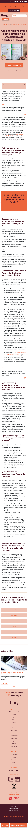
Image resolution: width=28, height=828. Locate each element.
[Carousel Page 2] (13, 686)
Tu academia (14, 754)
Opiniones (14, 762)
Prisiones (14, 743)
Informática (14, 746)
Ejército (14, 719)
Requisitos (14, 615)
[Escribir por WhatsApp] (7, 825)
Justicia (14, 727)
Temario (14, 610)
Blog (10, 1)
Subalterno (14, 738)
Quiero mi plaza (14, 10)
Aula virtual (23, 1)
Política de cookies (13, 808)
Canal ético (14, 759)
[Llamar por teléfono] (3, 825)
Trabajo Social (14, 740)
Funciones (14, 632)
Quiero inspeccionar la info (14, 65)
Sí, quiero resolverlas (14, 207)
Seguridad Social (14, 735)
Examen (14, 626)
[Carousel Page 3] (14, 686)
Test (14, 621)
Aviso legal (13, 806)
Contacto (16, 1)
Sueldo (14, 637)
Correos (14, 714)
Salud (14, 732)
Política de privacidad (13, 810)
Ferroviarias (14, 730)
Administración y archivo (14, 711)
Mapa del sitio (13, 812)
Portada (3, 24)
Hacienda (8, 24)
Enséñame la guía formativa (14, 70)
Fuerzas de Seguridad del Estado (14, 717)
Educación (14, 722)
